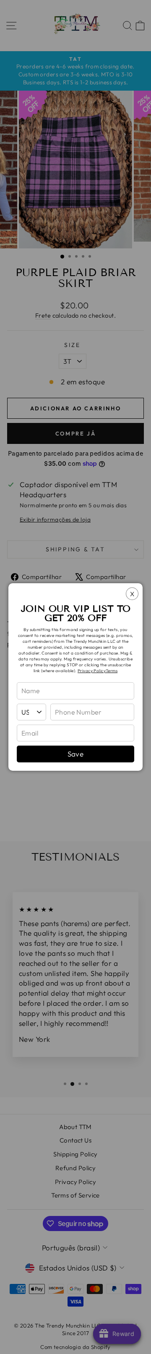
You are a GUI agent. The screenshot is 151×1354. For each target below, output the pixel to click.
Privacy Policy (92, 670)
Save (76, 753)
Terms (111, 670)
